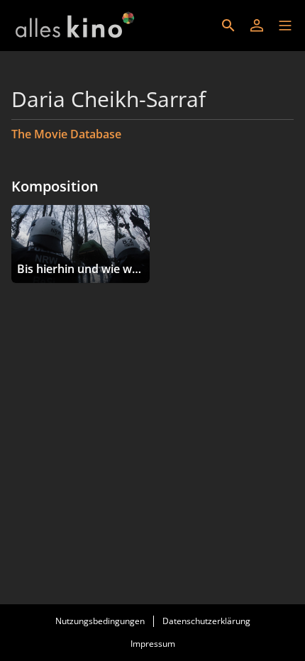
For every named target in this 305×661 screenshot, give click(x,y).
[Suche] (228, 25)
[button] (285, 25)
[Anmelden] (257, 25)
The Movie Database (66, 134)
